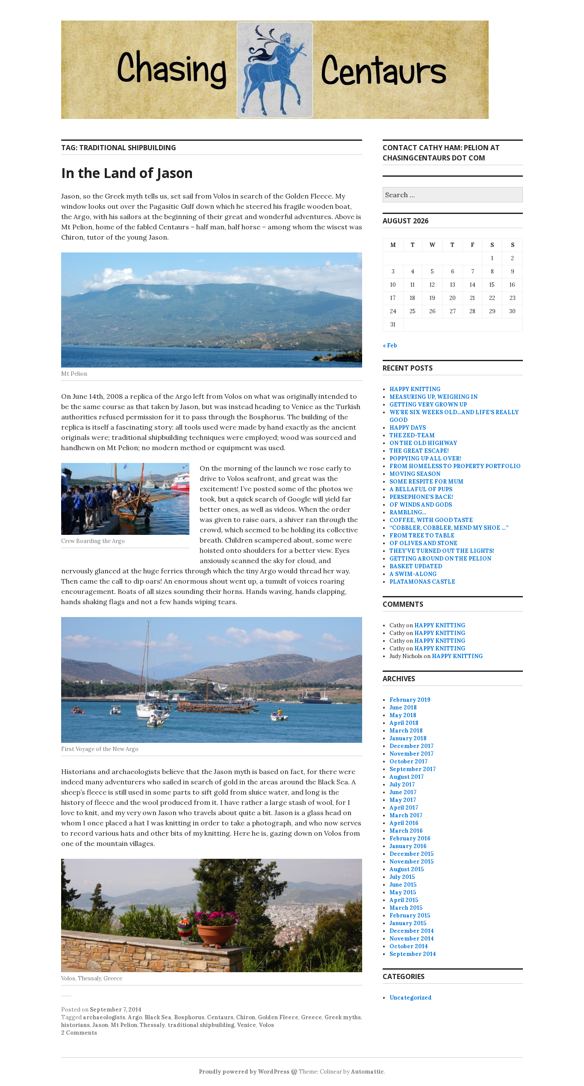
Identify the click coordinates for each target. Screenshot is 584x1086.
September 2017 (412, 769)
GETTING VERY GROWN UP (428, 404)
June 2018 (403, 707)
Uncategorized (410, 997)
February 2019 (410, 699)
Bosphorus (189, 1017)
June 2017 (402, 792)
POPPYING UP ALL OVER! (425, 458)
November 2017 (411, 753)
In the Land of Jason (127, 172)
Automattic (367, 1071)
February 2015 (409, 915)
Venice (246, 1025)
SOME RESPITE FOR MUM (426, 481)
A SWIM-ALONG (413, 574)
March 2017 (405, 815)
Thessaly (152, 1025)
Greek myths (342, 1017)
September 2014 (412, 954)
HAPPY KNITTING (414, 389)
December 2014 (411, 931)
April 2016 (404, 823)
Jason (100, 1025)
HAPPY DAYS (407, 427)
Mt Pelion (124, 1025)
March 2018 (406, 730)
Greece (311, 1017)
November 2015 (411, 861)
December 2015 (411, 854)
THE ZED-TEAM (412, 435)
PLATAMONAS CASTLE (422, 581)
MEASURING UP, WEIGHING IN (433, 397)
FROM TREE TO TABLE (421, 535)
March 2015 (405, 907)
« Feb (390, 345)
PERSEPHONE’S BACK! (421, 497)
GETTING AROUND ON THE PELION (440, 558)
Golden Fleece (278, 1017)
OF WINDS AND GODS (420, 504)
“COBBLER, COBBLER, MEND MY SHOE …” (448, 527)
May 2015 (402, 892)
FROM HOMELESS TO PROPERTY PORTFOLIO (455, 466)
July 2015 (402, 877)
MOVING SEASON (414, 474)
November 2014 (411, 938)
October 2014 (408, 946)
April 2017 (403, 807)
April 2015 (403, 900)
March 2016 (406, 830)
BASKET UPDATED (415, 566)
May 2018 (402, 715)
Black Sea (158, 1017)
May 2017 (402, 800)
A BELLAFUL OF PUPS (420, 489)
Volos (266, 1025)
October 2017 (408, 761)
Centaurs (220, 1017)
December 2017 (411, 746)
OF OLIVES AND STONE (423, 543)
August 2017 (406, 776)
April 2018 (404, 723)
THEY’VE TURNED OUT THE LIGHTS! (441, 551)
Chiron (245, 1017)
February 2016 (410, 838)
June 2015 (402, 884)
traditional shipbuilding (201, 1025)
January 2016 (408, 846)
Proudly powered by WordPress (244, 1071)
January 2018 (408, 738)
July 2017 (402, 784)
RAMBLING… (407, 512)
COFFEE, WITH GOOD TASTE (431, 520)
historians (75, 1025)
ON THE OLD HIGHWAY (423, 443)
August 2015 (406, 869)
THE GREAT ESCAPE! (419, 450)
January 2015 (407, 923)
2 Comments (79, 1032)
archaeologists (104, 1017)
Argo (135, 1017)
